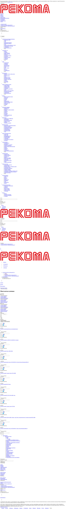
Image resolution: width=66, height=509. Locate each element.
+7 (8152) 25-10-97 (3, 24)
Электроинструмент (8, 436)
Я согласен (2, 3)
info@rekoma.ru (2, 28)
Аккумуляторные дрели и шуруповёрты (12, 457)
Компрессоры (8, 444)
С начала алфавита (3, 296)
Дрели (7, 437)
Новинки (1, 465)
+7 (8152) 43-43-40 (7, 487)
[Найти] (1, 204)
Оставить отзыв (3, 469)
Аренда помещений (3, 479)
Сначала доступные (3, 302)
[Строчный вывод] (1, 322)
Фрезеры (7, 454)
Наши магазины (3, 472)
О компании (2, 474)
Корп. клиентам (3, 477)
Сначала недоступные (4, 301)
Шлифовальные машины (10, 455)
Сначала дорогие (3, 300)
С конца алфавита (3, 297)
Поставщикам (2, 478)
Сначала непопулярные (4, 298)
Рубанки (7, 451)
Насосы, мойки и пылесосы (10, 447)
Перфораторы (8, 448)
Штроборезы (8, 456)
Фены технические (9, 453)
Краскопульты (8, 445)
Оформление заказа (3, 467)
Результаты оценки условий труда (6, 483)
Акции (1, 464)
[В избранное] (2, 323)
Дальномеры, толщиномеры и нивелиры (13, 442)
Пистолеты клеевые (9, 450)
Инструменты (5, 435)
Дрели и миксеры (9, 443)
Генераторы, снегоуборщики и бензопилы (13, 440)
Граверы (7, 441)
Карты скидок (2, 473)
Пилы (7, 449)
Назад (6, 273)
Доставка (1, 466)
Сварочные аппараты (9, 452)
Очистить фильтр (7, 321)
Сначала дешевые (3, 308)
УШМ (7, 438)
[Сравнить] (2, 325)
